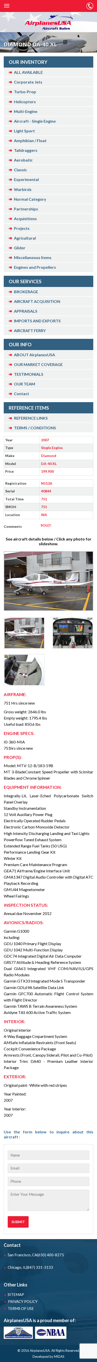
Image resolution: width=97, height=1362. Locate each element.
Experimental (26, 179)
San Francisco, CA (36, 1255)
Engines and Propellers (35, 267)
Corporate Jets (28, 82)
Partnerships (26, 208)
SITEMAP (16, 1294)
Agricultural (25, 238)
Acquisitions (25, 218)
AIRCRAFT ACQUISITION (37, 301)
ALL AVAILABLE (28, 72)
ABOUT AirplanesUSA (34, 354)
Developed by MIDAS (48, 1357)
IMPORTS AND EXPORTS (37, 320)
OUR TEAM (24, 383)
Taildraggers (25, 150)
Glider (19, 247)
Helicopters (25, 101)
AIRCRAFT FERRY (30, 330)
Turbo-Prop (25, 91)
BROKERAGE (26, 291)
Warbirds (23, 189)
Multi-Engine (25, 111)
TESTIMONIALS (28, 374)
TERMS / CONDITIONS (35, 427)
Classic (20, 169)
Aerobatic (23, 160)
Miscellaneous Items (32, 257)
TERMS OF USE (21, 1308)
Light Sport (24, 130)
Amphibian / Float (30, 140)
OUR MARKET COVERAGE (38, 364)
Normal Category (30, 199)
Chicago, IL (30, 1267)
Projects (22, 228)
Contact (21, 393)
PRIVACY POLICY (23, 1301)
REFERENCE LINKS (31, 418)
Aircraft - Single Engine (35, 121)
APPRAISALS (25, 311)
